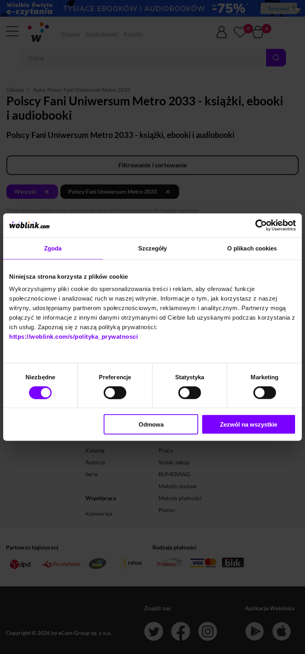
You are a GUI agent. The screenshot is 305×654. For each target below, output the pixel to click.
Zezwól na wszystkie (248, 424)
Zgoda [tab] (53, 248)
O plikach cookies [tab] (252, 248)
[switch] (115, 392)
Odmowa (151, 424)
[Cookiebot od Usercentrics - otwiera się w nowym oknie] (261, 225)
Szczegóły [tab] (152, 248)
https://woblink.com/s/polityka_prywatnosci (73, 336)
